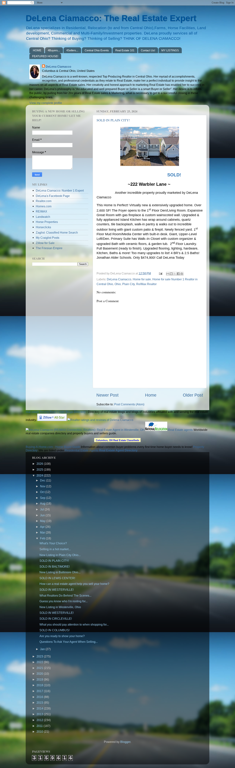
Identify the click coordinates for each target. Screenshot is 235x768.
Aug (43, 503)
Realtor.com (43, 201)
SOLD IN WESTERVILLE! (56, 589)
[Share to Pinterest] (182, 274)
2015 (40, 702)
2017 (40, 691)
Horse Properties (47, 221)
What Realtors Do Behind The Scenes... (65, 595)
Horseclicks (43, 227)
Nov (43, 486)
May (43, 521)
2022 (40, 662)
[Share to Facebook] (178, 274)
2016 (40, 697)
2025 (40, 469)
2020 (40, 673)
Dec (43, 480)
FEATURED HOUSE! (45, 56)
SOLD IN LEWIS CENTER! (57, 578)
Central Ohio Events (97, 50)
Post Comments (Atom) (129, 404)
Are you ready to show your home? (62, 636)
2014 (40, 708)
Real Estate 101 (124, 50)
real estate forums (37, 411)
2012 (40, 720)
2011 (40, 725)
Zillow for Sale (45, 243)
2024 (40, 475)
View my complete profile (45, 103)
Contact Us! (148, 50)
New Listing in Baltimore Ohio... (59, 572)
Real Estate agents (180, 429)
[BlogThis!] (171, 274)
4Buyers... (54, 50)
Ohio (118, 284)
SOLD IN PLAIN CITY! (113, 120)
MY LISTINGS (170, 50)
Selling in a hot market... (55, 549)
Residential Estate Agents (81, 450)
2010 (40, 731)
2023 (40, 656)
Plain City (128, 284)
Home (150, 395)
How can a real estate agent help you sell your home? (74, 583)
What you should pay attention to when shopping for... (74, 624)
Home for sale (142, 279)
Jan (43, 649)
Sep (43, 497)
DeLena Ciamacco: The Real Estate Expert (111, 18)
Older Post (193, 395)
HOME (37, 50)
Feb (43, 538)
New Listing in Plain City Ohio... (60, 555)
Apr (42, 526)
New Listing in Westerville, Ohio (60, 607)
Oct (42, 492)
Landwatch (43, 216)
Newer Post (107, 395)
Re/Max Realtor (146, 284)
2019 (40, 679)
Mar (43, 532)
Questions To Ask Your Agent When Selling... (68, 641)
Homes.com (43, 206)
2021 (40, 668)
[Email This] (168, 274)
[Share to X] (175, 274)
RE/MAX (41, 211)
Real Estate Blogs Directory (68, 411)
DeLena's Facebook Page (53, 195)
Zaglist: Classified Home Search (57, 232)
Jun (43, 515)
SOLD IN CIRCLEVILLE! (55, 618)
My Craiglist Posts (47, 237)
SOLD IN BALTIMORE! (54, 566)
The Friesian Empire (49, 248)
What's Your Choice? (53, 543)
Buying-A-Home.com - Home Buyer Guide (53, 446)
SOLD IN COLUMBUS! (54, 630)
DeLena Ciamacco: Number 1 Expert (60, 190)
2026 (40, 463)
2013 (40, 714)
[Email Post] (160, 273)
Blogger (125, 741)
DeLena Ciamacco (58, 66)
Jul (42, 509)
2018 (40, 685)
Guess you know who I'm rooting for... (63, 601)
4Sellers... (72, 50)
